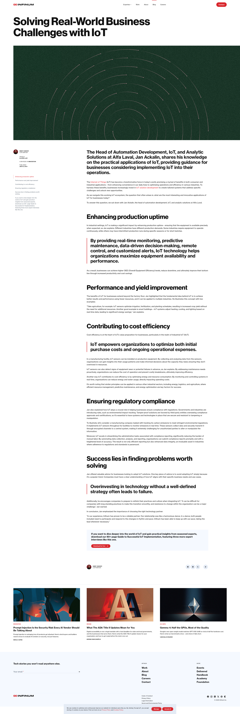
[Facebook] (208, 696)
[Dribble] (221, 696)
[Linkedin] (214, 696)
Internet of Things (98, 182)
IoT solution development (147, 188)
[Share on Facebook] (224, 151)
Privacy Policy (106, 710)
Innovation (32, 161)
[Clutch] (225, 696)
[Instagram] (211, 696)
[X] (218, 696)
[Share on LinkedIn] (224, 156)
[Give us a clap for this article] (224, 169)
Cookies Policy (118, 710)
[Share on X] (224, 161)
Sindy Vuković (24, 151)
